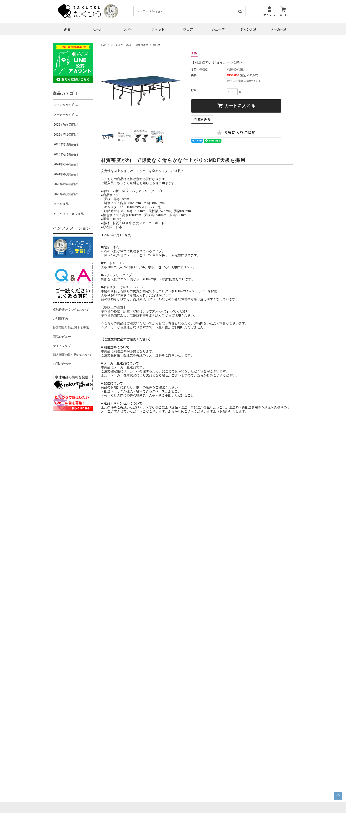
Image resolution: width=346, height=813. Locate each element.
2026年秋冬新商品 (66, 124)
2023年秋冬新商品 (66, 184)
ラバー (128, 29)
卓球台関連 (142, 44)
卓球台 (156, 44)
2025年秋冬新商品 (66, 154)
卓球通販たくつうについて (71, 309)
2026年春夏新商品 (66, 134)
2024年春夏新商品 (66, 174)
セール (97, 29)
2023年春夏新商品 (66, 194)
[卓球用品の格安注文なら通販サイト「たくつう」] (80, 17)
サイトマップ (62, 345)
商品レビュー (62, 336)
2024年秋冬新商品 (66, 164)
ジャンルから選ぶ (121, 44)
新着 (67, 29)
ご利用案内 (60, 318)
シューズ (218, 29)
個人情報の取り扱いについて (72, 354)
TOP (103, 44)
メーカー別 (279, 29)
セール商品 (61, 204)
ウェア (188, 29)
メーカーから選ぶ (66, 114)
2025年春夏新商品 (66, 144)
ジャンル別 (248, 29)
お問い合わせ (62, 363)
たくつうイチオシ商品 (69, 214)
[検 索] (239, 11)
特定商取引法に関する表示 (71, 327)
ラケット (158, 29)
